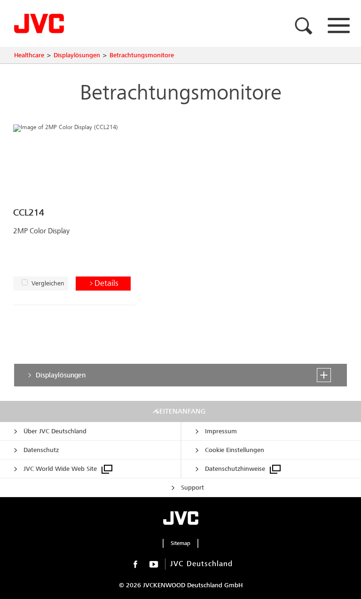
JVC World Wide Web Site (60, 469)
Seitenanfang (180, 411)
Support (192, 487)
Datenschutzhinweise (235, 469)
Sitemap (180, 543)
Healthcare (29, 55)
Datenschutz (41, 450)
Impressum (221, 431)
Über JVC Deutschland (55, 431)
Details (106, 283)
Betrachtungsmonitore (142, 55)
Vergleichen (47, 283)
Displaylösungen (77, 55)
